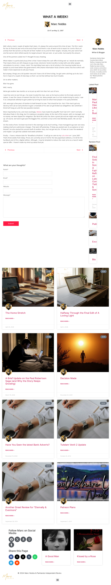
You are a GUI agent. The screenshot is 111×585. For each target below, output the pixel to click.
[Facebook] (11, 539)
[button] (70, 4)
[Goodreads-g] (29, 539)
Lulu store (65, 135)
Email (5, 178)
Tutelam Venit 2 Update (73, 444)
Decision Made (68, 378)
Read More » (94, 120)
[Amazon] (23, 539)
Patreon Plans (67, 507)
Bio (94, 259)
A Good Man (52, 556)
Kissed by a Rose (86, 556)
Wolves (39, 112)
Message (6, 195)
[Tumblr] (11, 544)
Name (5, 169)
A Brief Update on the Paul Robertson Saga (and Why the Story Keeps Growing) (25, 381)
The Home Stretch (15, 313)
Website (6, 186)
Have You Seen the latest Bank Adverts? (27, 444)
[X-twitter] (17, 539)
